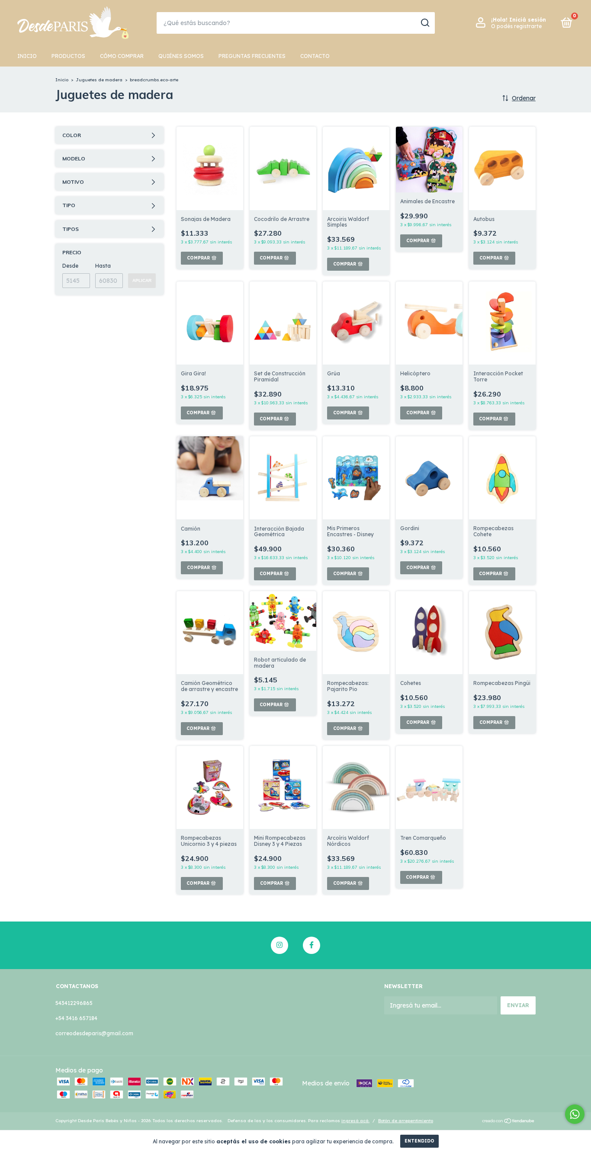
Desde (70, 265)
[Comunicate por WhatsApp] (575, 1114)
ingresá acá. (355, 1120)
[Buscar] (425, 23)
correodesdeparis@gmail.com (94, 1033)
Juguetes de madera (99, 80)
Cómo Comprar (122, 56)
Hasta (103, 265)
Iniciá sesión (527, 19)
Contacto (315, 56)
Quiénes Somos (181, 56)
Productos (68, 56)
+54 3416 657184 (76, 1018)
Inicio (27, 56)
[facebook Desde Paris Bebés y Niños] (311, 945)
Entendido (419, 1141)
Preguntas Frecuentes (252, 56)
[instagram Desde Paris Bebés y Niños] (279, 945)
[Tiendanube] (509, 1122)
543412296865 (74, 1003)
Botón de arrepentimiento (405, 1120)
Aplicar (141, 280)
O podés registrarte (516, 26)
